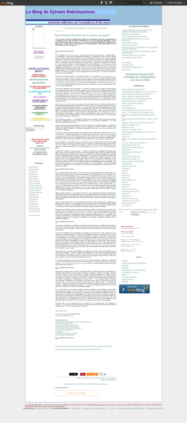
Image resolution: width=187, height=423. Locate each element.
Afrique (124, 154)
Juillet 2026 (32, 169)
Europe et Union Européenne (131, 89)
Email (120, 211)
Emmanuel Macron (72, 55)
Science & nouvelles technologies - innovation (137, 132)
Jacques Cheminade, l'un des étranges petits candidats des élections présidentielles (137, 30)
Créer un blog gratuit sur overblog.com (134, 289)
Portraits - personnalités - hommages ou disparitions (139, 139)
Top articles (75, 408)
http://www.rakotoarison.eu (64, 315)
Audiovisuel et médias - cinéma (132, 101)
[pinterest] (110, 2)
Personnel (125, 184)
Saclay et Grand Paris (129, 191)
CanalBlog (125, 267)
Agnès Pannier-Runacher (67, 104)
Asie (123, 173)
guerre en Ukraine (97, 146)
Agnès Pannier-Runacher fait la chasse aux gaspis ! (83, 35)
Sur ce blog (125, 205)
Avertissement (126, 62)
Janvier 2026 (33, 183)
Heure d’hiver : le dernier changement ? (68, 328)
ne (61, 263)
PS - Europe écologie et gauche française (135, 110)
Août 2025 (32, 195)
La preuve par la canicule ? (64, 330)
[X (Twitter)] (106, 2)
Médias (124, 187)
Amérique (125, 168)
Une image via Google (129, 277)
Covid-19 (125, 149)
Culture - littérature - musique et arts (134, 96)
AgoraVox (125, 260)
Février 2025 (33, 209)
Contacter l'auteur (127, 64)
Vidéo (123, 182)
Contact (86, 408)
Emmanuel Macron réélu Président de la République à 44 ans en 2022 (140, 77)
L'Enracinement (40, 151)
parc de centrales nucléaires (99, 245)
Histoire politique (127, 108)
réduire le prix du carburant (83, 212)
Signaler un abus (99, 408)
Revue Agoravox (127, 180)
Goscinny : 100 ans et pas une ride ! (134, 55)
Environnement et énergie (130, 152)
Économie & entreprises (130, 129)
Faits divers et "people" (129, 159)
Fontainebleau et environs (130, 200)
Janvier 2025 (33, 211)
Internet (124, 177)
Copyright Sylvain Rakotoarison (132, 67)
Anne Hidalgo (87, 291)
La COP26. (59, 331)
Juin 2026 (32, 171)
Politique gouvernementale (107, 378)
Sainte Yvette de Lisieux (129, 42)
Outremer (125, 196)
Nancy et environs (128, 189)
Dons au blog (126, 69)
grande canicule (60, 136)
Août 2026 (32, 167)
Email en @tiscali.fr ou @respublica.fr (134, 263)
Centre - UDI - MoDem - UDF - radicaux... (136, 112)
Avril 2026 (32, 176)
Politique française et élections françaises (135, 94)
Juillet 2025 (32, 197)
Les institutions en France (130, 272)
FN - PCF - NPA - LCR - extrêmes (133, 142)
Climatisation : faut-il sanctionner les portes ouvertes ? (73, 321)
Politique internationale (129, 145)
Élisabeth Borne (81, 176)
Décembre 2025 (34, 185)
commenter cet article (108, 379)
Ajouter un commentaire (77, 393)
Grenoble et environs (129, 198)
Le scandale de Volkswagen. (64, 335)
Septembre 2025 (34, 192)
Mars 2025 (32, 206)
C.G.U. (112, 408)
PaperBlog (125, 265)
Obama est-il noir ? (128, 279)
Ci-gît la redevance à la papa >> (97, 28)
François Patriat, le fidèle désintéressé (134, 36)
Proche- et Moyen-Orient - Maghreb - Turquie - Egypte (140, 118)
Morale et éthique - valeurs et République (135, 98)
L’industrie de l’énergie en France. (66, 333)
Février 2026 (33, 181)
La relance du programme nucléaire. (67, 326)
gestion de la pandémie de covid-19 (67, 82)
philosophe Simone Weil (41, 148)
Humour (124, 175)
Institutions (125, 105)
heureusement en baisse (75, 95)
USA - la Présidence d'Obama (131, 161)
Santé (124, 136)
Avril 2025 (32, 204)
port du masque (96, 93)
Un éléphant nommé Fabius (131, 34)
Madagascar (126, 127)
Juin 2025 (32, 199)
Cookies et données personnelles (130, 408)
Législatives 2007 (127, 166)
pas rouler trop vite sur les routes (73, 263)
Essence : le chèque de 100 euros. (67, 325)
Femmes (125, 193)
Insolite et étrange (127, 203)
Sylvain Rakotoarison (39, 48)
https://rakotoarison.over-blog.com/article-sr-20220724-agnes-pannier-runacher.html (83, 346)
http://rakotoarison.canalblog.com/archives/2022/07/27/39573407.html (78, 349)
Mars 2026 (32, 178)
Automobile (125, 163)
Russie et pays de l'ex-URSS (131, 147)
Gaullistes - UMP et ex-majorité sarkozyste (136, 122)
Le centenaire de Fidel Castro (131, 57)
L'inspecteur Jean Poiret (130, 45)
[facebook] (101, 2)
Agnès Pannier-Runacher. (64, 323)
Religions (125, 134)
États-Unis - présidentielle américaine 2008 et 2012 (138, 115)
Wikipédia (125, 281)
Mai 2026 (32, 174)
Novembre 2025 (34, 188)
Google (124, 274)
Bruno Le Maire (86, 187)
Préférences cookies (155, 408)
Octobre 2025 (33, 190)
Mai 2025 (32, 202)
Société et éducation (128, 125)
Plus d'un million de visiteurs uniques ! (134, 270)
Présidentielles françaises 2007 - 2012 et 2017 (137, 91)
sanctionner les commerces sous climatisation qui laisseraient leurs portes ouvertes (85, 77)
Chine (124, 170)
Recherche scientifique (129, 156)
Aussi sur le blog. (61, 310)
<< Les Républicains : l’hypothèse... (74, 28)
